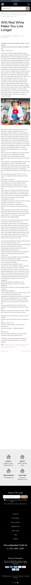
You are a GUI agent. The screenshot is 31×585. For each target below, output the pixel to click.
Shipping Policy (15, 526)
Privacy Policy (17, 501)
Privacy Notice (15, 518)
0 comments (4, 37)
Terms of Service (15, 522)
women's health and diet (7, 347)
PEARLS (15, 539)
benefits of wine (20, 344)
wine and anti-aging (19, 346)
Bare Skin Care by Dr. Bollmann (15, 576)
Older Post (5, 351)
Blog (15, 535)
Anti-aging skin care (9, 344)
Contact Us (15, 514)
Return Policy (15, 530)
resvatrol (11, 346)
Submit (24, 496)
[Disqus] (15, 376)
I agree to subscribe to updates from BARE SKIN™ (16, 500)
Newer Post (25, 351)
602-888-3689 (16, 549)
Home (2, 13)
